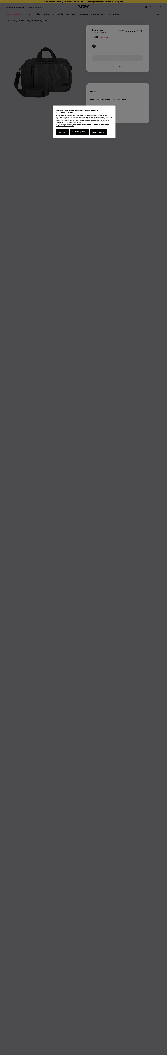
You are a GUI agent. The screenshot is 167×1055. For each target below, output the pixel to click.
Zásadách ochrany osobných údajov (88, 124)
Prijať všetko (62, 132)
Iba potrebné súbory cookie (79, 132)
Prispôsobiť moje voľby (98, 132)
